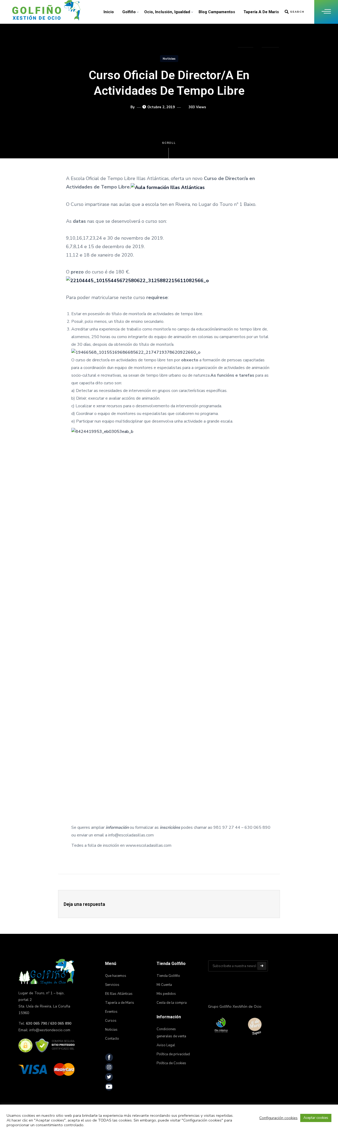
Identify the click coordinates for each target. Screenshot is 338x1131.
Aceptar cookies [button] (315, 1117)
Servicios (112, 984)
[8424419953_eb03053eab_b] (171, 625)
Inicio (109, 12)
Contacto (270, 35)
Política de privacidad (173, 1054)
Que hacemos (115, 975)
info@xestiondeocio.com (49, 1030)
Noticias (245, 35)
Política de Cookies (171, 1063)
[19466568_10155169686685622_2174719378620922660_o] (135, 352)
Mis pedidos (166, 993)
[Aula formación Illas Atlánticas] (168, 187)
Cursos (110, 1020)
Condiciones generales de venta (171, 1033)
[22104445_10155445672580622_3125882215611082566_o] (137, 280)
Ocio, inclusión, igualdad (167, 12)
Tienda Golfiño (168, 975)
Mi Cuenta (164, 984)
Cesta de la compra (172, 1002)
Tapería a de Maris (261, 12)
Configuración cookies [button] (278, 1117)
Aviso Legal (166, 1045)
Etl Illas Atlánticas (119, 993)
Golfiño (129, 12)
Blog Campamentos (217, 12)
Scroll (169, 143)
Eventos (111, 1011)
